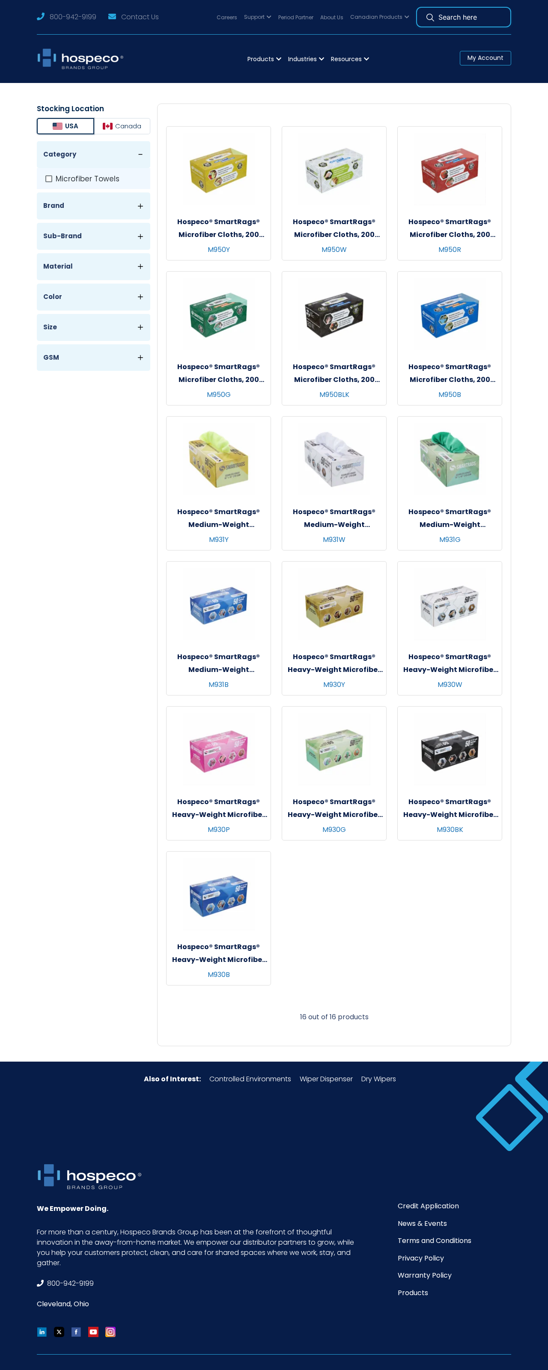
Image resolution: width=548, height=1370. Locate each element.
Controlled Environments (250, 1079)
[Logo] (83, 58)
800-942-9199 (73, 17)
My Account (485, 57)
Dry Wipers (378, 1079)
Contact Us (140, 17)
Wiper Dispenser (326, 1079)
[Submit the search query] (430, 17)
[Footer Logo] (92, 1176)
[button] (258, 17)
